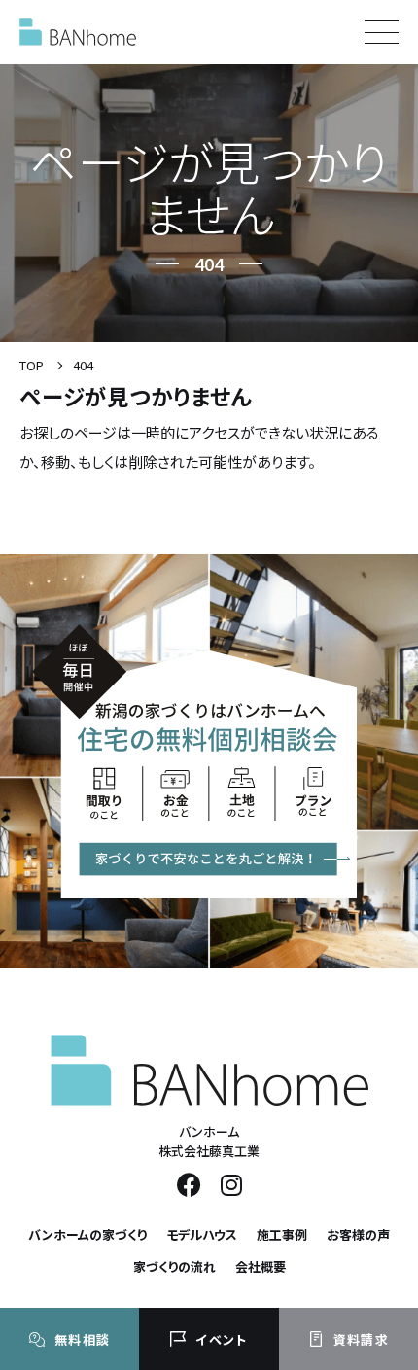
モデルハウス (201, 1234)
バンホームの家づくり (87, 1234)
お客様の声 (358, 1234)
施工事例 (282, 1234)
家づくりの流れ (174, 1266)
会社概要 (260, 1266)
